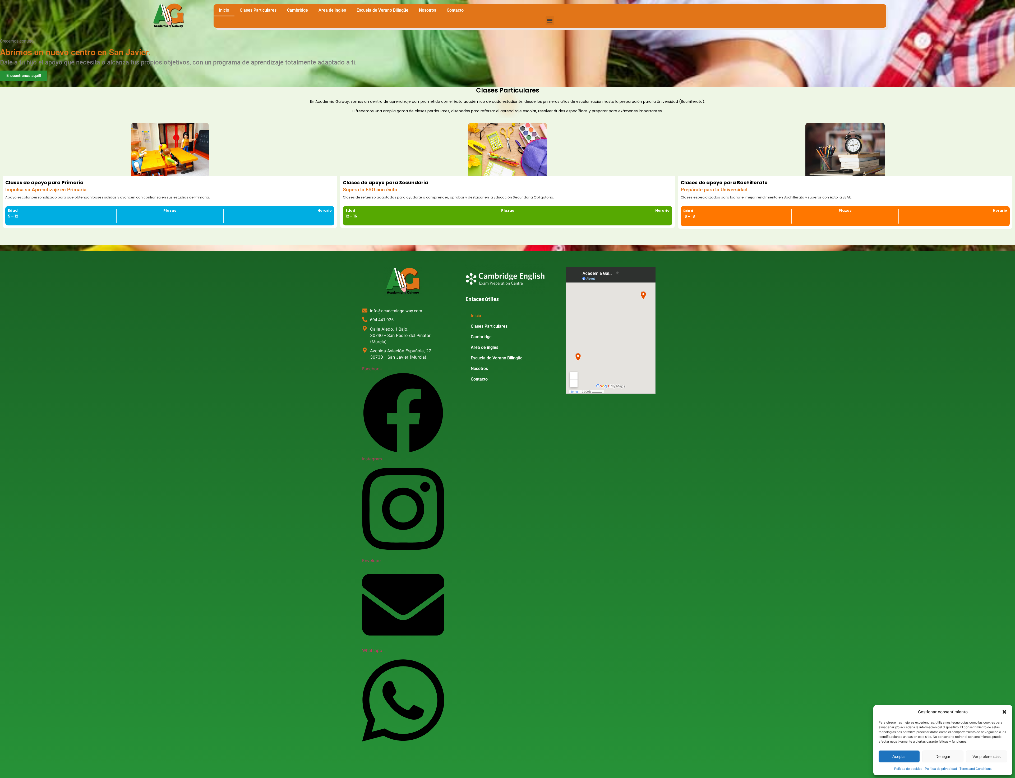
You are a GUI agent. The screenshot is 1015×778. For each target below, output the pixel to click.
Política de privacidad (941, 769)
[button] (1004, 712)
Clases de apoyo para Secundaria (385, 182)
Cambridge (297, 10)
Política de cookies (908, 769)
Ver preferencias (986, 756)
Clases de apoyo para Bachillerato (724, 182)
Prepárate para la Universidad (714, 190)
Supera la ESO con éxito (370, 190)
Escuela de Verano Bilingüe (382, 10)
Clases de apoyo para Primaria (44, 182)
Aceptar (899, 756)
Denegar (942, 756)
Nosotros (427, 10)
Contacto (455, 10)
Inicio (224, 10)
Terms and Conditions (975, 769)
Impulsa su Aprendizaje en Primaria (45, 190)
